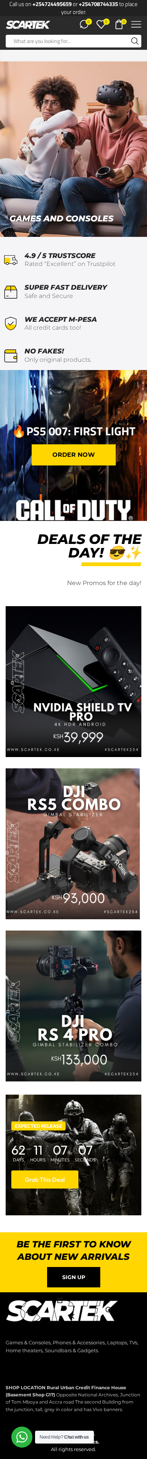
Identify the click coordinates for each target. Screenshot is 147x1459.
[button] (74, 454)
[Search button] (135, 41)
